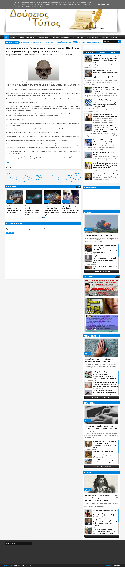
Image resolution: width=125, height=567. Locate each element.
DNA (7, 56)
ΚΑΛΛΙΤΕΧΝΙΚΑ (43, 37)
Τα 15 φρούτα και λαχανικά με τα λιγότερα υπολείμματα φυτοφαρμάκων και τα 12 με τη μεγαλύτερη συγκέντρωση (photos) (104, 375)
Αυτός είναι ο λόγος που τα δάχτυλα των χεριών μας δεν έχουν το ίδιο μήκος (99, 360)
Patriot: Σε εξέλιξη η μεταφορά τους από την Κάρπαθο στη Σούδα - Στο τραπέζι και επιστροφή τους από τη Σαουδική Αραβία (106, 59)
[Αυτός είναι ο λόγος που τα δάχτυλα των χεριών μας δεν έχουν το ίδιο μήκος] (101, 348)
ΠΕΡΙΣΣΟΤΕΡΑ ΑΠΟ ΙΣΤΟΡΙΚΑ (102, 536)
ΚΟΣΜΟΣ (21, 37)
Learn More (101, 4)
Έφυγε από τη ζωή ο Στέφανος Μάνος (105, 174)
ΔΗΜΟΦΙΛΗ (89, 52)
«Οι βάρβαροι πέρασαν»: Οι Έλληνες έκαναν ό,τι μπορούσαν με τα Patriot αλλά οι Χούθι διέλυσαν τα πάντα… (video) (105, 259)
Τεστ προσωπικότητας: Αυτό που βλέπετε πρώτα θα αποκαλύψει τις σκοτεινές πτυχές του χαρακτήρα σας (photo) (33, 210)
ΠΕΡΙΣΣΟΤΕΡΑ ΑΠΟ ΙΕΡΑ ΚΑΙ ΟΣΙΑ (102, 466)
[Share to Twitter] (20, 191)
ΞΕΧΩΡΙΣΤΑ (114, 37)
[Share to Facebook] (18, 191)
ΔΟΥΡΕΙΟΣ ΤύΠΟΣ (9, 565)
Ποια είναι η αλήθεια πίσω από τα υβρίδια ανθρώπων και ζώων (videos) (43, 84)
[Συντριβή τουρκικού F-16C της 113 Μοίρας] (101, 224)
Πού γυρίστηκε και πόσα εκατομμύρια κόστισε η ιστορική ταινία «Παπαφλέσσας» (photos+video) (105, 512)
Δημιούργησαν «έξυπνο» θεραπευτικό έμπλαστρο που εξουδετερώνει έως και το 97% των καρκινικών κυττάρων (105, 384)
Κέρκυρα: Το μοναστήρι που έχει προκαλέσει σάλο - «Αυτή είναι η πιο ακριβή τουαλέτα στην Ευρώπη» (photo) (105, 463)
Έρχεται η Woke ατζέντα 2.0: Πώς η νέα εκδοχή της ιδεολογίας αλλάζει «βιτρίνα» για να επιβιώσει (105, 142)
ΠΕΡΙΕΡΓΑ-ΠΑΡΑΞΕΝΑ (92, 37)
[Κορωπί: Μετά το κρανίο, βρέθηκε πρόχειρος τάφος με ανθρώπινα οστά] (52, 197)
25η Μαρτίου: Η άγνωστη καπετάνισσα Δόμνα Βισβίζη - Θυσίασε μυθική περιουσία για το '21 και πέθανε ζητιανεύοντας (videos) (101, 497)
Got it (109, 4)
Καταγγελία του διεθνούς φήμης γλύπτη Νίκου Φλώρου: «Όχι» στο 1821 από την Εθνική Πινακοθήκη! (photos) (104, 532)
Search (119, 41)
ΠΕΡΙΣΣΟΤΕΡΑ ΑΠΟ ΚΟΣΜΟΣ (102, 271)
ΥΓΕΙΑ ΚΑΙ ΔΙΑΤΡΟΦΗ (77, 37)
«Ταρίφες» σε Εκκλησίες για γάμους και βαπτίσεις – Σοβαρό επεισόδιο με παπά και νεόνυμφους (100, 428)
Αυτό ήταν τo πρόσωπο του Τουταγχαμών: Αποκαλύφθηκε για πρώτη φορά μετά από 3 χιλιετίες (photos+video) (70, 210)
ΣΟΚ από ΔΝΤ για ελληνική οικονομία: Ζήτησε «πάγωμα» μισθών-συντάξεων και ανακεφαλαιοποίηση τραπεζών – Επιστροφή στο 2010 (105, 103)
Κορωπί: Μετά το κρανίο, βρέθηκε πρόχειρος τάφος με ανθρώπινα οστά (52, 208)
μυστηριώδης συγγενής (46, 54)
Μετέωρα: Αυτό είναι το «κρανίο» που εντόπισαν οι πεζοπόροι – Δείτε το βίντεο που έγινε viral (14, 209)
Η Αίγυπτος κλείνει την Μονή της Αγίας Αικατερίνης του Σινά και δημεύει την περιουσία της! (103, 453)
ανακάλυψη (26, 54)
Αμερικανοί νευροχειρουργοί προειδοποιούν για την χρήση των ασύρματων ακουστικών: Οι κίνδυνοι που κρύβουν (105, 393)
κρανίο (37, 54)
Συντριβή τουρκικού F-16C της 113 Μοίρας (99, 235)
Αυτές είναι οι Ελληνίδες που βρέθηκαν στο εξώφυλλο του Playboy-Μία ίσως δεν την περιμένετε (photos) (105, 165)
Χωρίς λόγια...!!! (91, 292)
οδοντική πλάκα (57, 54)
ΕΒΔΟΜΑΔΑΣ (102, 52)
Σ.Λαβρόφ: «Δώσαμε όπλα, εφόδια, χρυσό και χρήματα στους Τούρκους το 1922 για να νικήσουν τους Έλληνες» (105, 522)
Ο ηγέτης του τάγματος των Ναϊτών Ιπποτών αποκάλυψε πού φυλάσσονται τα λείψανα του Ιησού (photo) (104, 444)
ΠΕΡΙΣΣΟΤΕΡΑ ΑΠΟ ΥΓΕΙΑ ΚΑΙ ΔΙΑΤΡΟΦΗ (102, 397)
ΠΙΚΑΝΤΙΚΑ (105, 37)
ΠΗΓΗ (7, 162)
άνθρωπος (32, 54)
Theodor (107, 565)
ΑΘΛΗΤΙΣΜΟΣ (65, 37)
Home (6, 37)
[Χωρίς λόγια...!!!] (101, 288)
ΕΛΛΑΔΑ (12, 37)
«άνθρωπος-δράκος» (16, 54)
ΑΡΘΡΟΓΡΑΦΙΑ (30, 37)
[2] (44, 217)
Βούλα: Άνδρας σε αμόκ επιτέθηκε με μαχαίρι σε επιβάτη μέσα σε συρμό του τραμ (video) (96, 42)
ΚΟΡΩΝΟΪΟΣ (55, 37)
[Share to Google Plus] (22, 191)
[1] (42, 217)
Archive (113, 52)
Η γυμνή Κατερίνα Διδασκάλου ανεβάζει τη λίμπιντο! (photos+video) (105, 115)
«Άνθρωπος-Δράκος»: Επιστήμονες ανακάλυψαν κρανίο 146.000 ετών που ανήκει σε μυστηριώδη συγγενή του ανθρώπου (42, 49)
